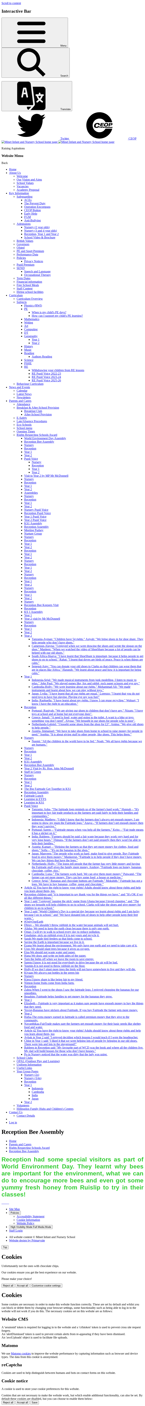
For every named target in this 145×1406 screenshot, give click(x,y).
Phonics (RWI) (33, 305)
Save (34, 1402)
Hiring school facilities (30, 291)
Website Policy (25, 1223)
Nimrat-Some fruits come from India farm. (49, 982)
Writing (28, 322)
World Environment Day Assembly (45, 438)
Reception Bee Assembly (39, 441)
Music (28, 349)
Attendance (23, 404)
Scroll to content (11, 3)
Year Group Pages (27, 1071)
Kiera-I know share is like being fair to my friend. (53, 979)
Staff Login (16, 1230)
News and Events (19, 387)
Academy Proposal (28, 189)
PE (26, 309)
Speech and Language (37, 271)
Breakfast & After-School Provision (38, 407)
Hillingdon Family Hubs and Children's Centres (45, 1108)
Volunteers (23, 1105)
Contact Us (15, 1112)
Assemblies (31, 492)
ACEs (28, 200)
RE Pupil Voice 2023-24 (46, 377)
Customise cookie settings (46, 1285)
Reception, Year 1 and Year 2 (41, 234)
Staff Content (24, 288)
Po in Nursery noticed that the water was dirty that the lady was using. (65, 1054)
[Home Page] (58, 142)
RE (26, 366)
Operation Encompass (37, 206)
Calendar (22, 390)
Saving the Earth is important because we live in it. (54, 942)
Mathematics (31, 319)
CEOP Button (32, 210)
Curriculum (16, 295)
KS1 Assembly (33, 523)
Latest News (24, 394)
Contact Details (26, 1115)
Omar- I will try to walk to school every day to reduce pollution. (62, 931)
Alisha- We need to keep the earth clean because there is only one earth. (66, 928)
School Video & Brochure (39, 237)
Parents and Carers (20, 400)
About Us (15, 172)
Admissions (24, 223)
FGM (27, 217)
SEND (21, 268)
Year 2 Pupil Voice (35, 520)
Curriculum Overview (30, 298)
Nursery (29, 445)
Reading (29, 353)
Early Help (30, 213)
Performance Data (27, 254)
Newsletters (24, 397)
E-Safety (22, 417)
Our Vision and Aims (29, 179)
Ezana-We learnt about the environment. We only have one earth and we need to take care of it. (80, 945)
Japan (35, 1098)
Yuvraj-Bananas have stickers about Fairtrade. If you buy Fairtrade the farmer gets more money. (81, 1010)
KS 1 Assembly (33, 611)
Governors (23, 244)
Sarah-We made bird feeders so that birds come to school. (58, 938)
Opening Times (26, 431)
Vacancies (23, 186)
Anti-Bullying (32, 220)
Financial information (29, 281)
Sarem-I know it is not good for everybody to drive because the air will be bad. (71, 962)
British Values (25, 240)
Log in (13, 1122)
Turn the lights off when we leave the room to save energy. (59, 959)
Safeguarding (24, 196)
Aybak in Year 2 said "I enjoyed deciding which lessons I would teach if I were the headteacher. (81, 1037)
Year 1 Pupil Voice (35, 516)
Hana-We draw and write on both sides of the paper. (55, 955)
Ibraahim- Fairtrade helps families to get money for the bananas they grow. (68, 996)
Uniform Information (29, 1064)
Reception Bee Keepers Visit (41, 605)
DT (26, 332)
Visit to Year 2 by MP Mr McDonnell (46, 475)
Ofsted (21, 247)
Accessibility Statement (30, 1216)
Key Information (19, 193)
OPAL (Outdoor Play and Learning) (38, 1061)
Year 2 (35, 343)
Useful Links (24, 1068)
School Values (25, 183)
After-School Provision (38, 414)
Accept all (22, 1285)
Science (28, 360)
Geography (31, 336)
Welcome (22, 176)
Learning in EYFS (35, 799)
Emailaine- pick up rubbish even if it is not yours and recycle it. (61, 935)
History (28, 346)
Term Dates (23, 278)
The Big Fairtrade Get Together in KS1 (47, 788)
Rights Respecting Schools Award (37, 434)
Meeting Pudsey (33, 530)
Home (12, 169)
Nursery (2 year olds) (36, 227)
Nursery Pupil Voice (36, 509)
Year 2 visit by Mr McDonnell (42, 618)
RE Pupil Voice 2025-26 (46, 380)
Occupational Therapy (37, 274)
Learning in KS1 (34, 802)
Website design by (27, 1240)
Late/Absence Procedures (32, 421)
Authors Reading (42, 356)
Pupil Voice (31, 458)
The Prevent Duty (35, 203)
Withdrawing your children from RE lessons (58, 370)
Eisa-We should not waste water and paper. (49, 952)
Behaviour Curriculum (30, 383)
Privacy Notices (33, 261)
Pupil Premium (25, 264)
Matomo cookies (21, 1353)
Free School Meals (28, 285)
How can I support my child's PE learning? (57, 315)
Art (26, 326)
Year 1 (35, 339)
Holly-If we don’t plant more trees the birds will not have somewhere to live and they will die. (80, 969)
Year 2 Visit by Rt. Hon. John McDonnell (49, 768)
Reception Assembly (36, 526)
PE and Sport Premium (30, 251)
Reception (30, 448)
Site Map (14, 1209)
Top (5, 1247)
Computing (31, 329)
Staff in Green (32, 771)
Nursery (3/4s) (32, 1078)
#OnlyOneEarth (33, 921)
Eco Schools (24, 424)
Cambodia (38, 1091)
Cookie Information (28, 1219)
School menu (24, 428)
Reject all (8, 1285)
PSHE (28, 363)
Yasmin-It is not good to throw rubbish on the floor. (54, 965)
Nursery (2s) (31, 1074)
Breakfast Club (33, 411)
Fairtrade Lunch (33, 795)
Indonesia (37, 1088)
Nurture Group (33, 533)
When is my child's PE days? (49, 312)
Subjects (22, 302)
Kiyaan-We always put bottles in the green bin (51, 972)
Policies (21, 257)
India (35, 1095)
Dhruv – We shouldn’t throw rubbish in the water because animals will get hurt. (71, 925)
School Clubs (25, 1057)
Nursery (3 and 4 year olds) (40, 230)
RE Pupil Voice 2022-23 (46, 373)
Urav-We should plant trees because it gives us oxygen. (57, 948)
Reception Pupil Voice (37, 513)
